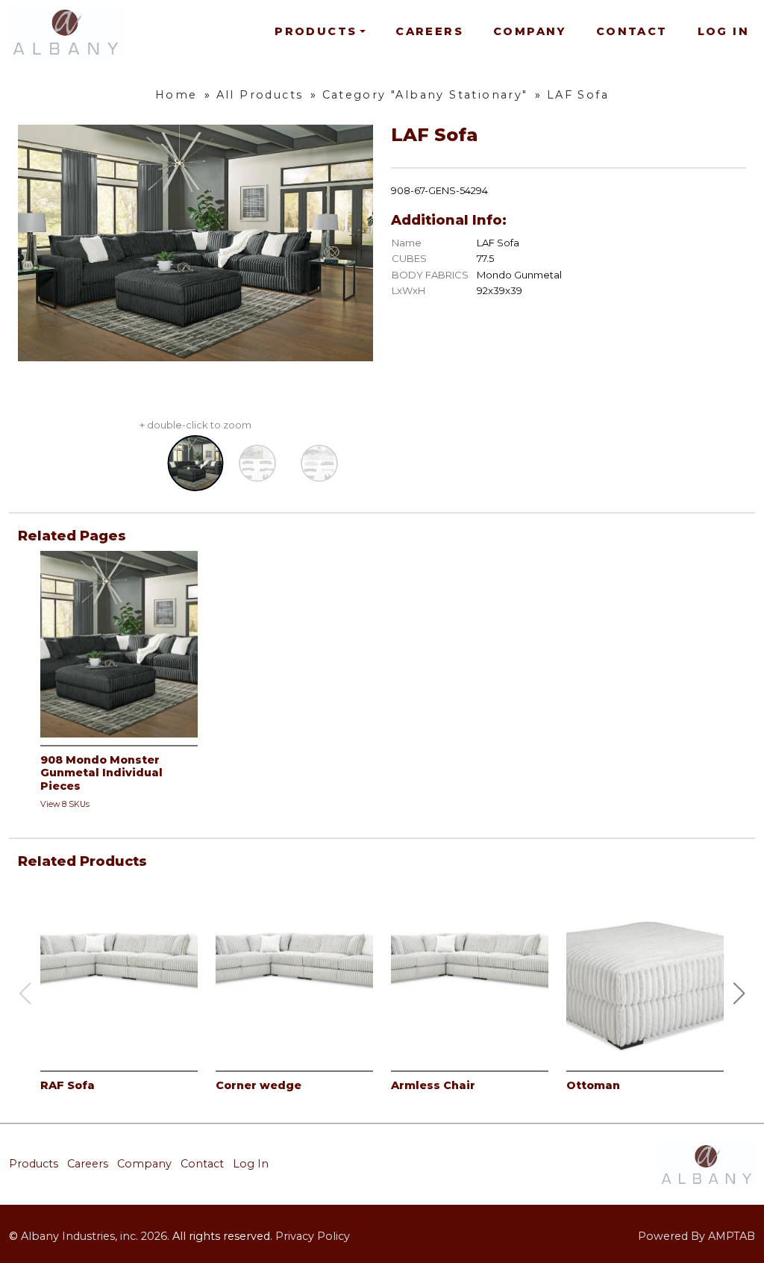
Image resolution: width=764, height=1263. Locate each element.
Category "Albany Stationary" (425, 95)
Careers (429, 31)
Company (529, 31)
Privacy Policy (312, 1236)
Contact (632, 31)
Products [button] (316, 31)
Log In (723, 31)
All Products (260, 95)
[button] (739, 993)
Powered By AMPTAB (696, 1236)
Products (33, 1163)
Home (176, 95)
